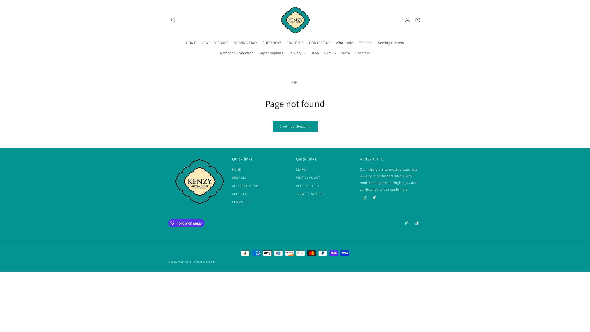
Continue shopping (295, 126)
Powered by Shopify (203, 261)
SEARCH (302, 169)
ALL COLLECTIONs (245, 186)
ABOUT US (239, 194)
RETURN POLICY (307, 186)
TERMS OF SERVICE (309, 194)
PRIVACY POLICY (308, 177)
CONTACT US (241, 202)
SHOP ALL (239, 177)
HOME (236, 169)
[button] (173, 20)
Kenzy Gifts (184, 261)
